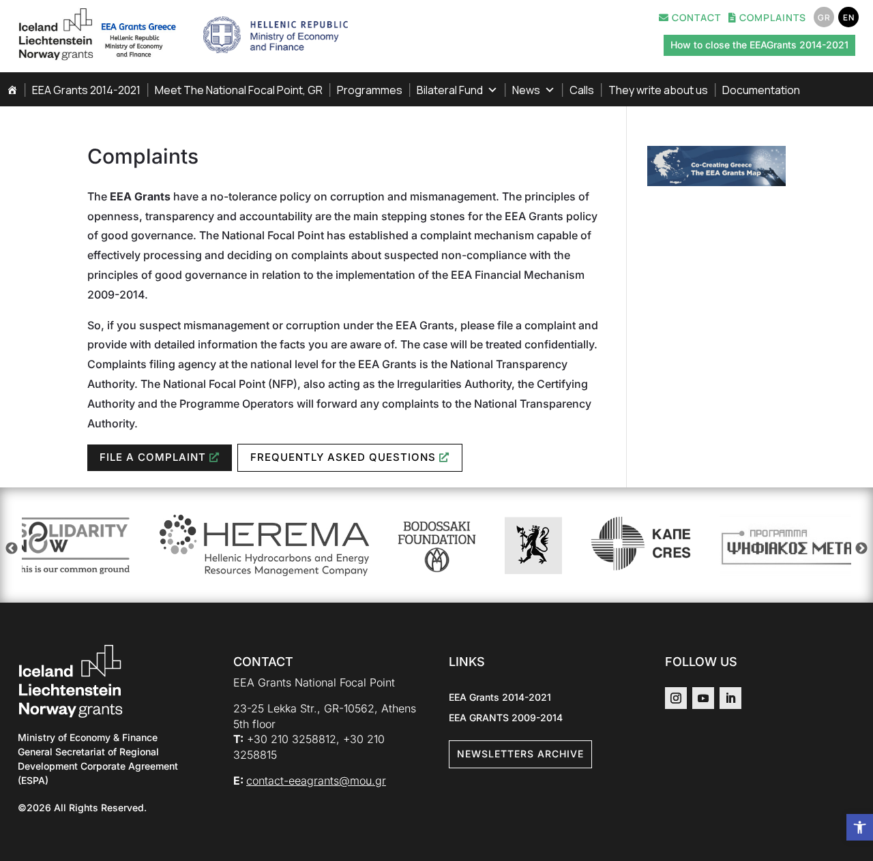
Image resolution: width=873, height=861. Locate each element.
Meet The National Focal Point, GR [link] (239, 90)
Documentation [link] (761, 90)
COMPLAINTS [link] (771, 18)
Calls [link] (581, 90)
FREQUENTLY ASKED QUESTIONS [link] (343, 457)
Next (861, 549)
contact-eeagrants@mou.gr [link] (316, 780)
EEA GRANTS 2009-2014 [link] (506, 718)
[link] (859, 827)
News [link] (526, 90)
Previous (11, 549)
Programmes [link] (369, 90)
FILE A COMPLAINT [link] (153, 457)
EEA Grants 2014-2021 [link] (86, 90)
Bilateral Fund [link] (450, 90)
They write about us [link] (658, 90)
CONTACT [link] (695, 18)
